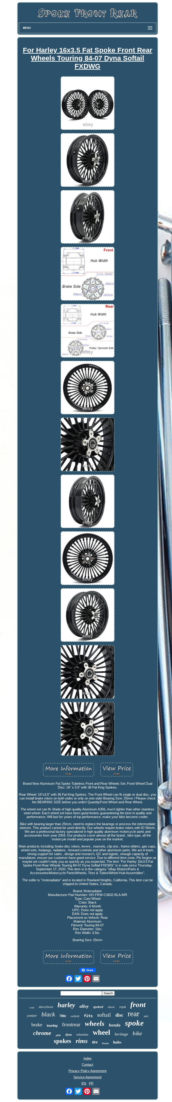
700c (62, 1016)
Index (88, 1058)
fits (88, 1016)
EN (84, 1083)
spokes (62, 1041)
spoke (134, 1023)
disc (119, 1015)
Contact (87, 1064)
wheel (101, 1032)
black (48, 1014)
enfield (75, 1016)
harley (66, 1005)
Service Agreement (87, 1077)
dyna (68, 1034)
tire (95, 1042)
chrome (42, 1033)
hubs (117, 1042)
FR (91, 1083)
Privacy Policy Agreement (87, 1071)
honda (114, 1025)
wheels (94, 1023)
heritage (121, 1034)
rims (82, 1040)
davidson (46, 1007)
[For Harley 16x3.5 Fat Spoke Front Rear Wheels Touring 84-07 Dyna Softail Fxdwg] (87, 103)
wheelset (82, 1034)
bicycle (105, 1043)
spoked (98, 1007)
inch (146, 1016)
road (32, 1007)
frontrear (71, 1024)
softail (104, 1015)
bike (137, 1033)
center (32, 1016)
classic (111, 1007)
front (138, 1005)
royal (122, 1007)
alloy (84, 1006)
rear (133, 1013)
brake (36, 1024)
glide (58, 1035)
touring (52, 1025)
